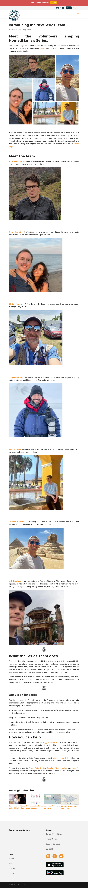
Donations (13, 868)
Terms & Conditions (54, 834)
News (29, 30)
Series (42, 48)
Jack (74, 768)
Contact (12, 873)
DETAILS (53, 3)
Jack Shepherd (15, 581)
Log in (75, 8)
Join (69, 8)
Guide (11, 858)
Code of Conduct (53, 844)
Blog (24, 30)
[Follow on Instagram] (57, 8)
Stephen (64, 768)
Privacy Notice (52, 839)
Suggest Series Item (51, 742)
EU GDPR (49, 849)
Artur (31, 768)
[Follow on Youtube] (63, 8)
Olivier (42, 768)
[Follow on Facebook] (60, 8)
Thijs (37, 768)
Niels (57, 768)
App (10, 863)
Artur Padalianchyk (60, 758)
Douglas (50, 768)
